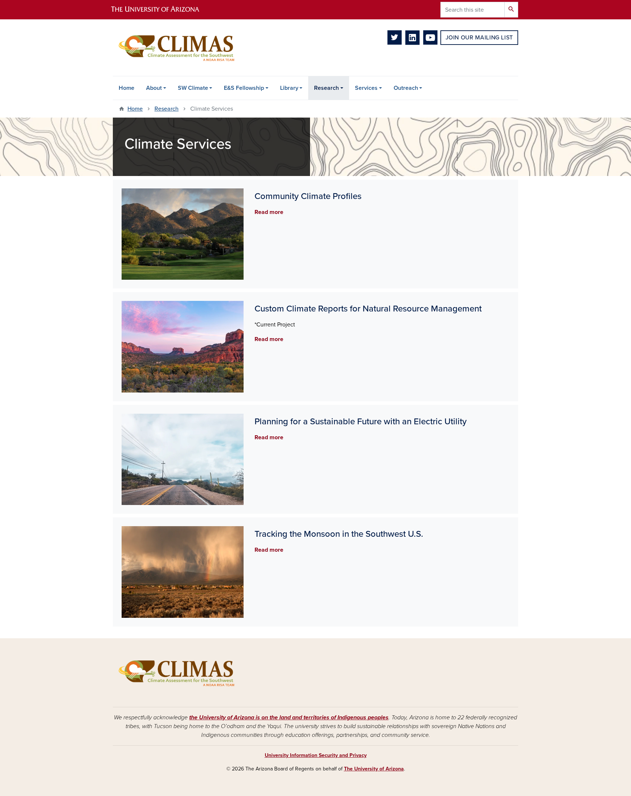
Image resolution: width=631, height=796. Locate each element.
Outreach (406, 88)
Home (126, 88)
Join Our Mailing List (479, 37)
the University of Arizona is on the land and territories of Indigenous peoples (289, 717)
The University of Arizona (374, 769)
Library (289, 88)
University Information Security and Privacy (316, 755)
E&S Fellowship (244, 88)
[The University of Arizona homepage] (161, 9)
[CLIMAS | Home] (177, 48)
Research (326, 88)
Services (366, 88)
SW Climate (193, 88)
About (154, 88)
